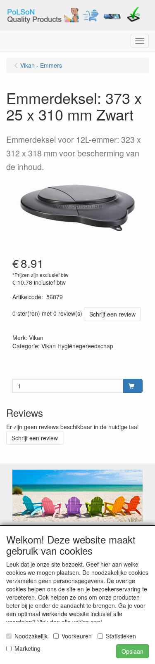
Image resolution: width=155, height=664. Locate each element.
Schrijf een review (112, 314)
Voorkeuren (77, 636)
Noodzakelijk (31, 636)
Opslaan (132, 651)
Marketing (27, 648)
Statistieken (121, 636)
